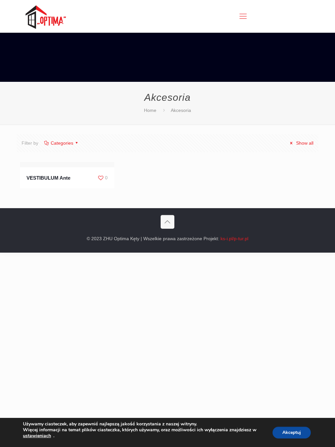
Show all (304, 143)
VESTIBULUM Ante (48, 178)
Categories (62, 143)
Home (150, 110)
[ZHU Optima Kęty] (44, 16)
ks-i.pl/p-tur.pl (234, 238)
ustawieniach (37, 436)
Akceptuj (291, 432)
